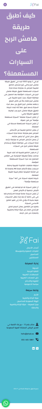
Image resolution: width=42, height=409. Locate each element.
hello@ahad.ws (27, 333)
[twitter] (37, 348)
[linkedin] (33, 348)
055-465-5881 (27, 339)
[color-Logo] (34, 4)
